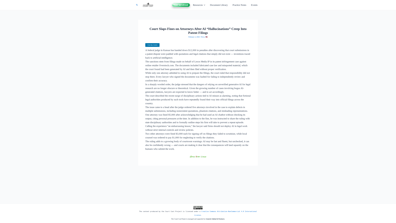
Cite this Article (152, 45)
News (203, 37)
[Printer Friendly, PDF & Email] (198, 157)
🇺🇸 (207, 37)
